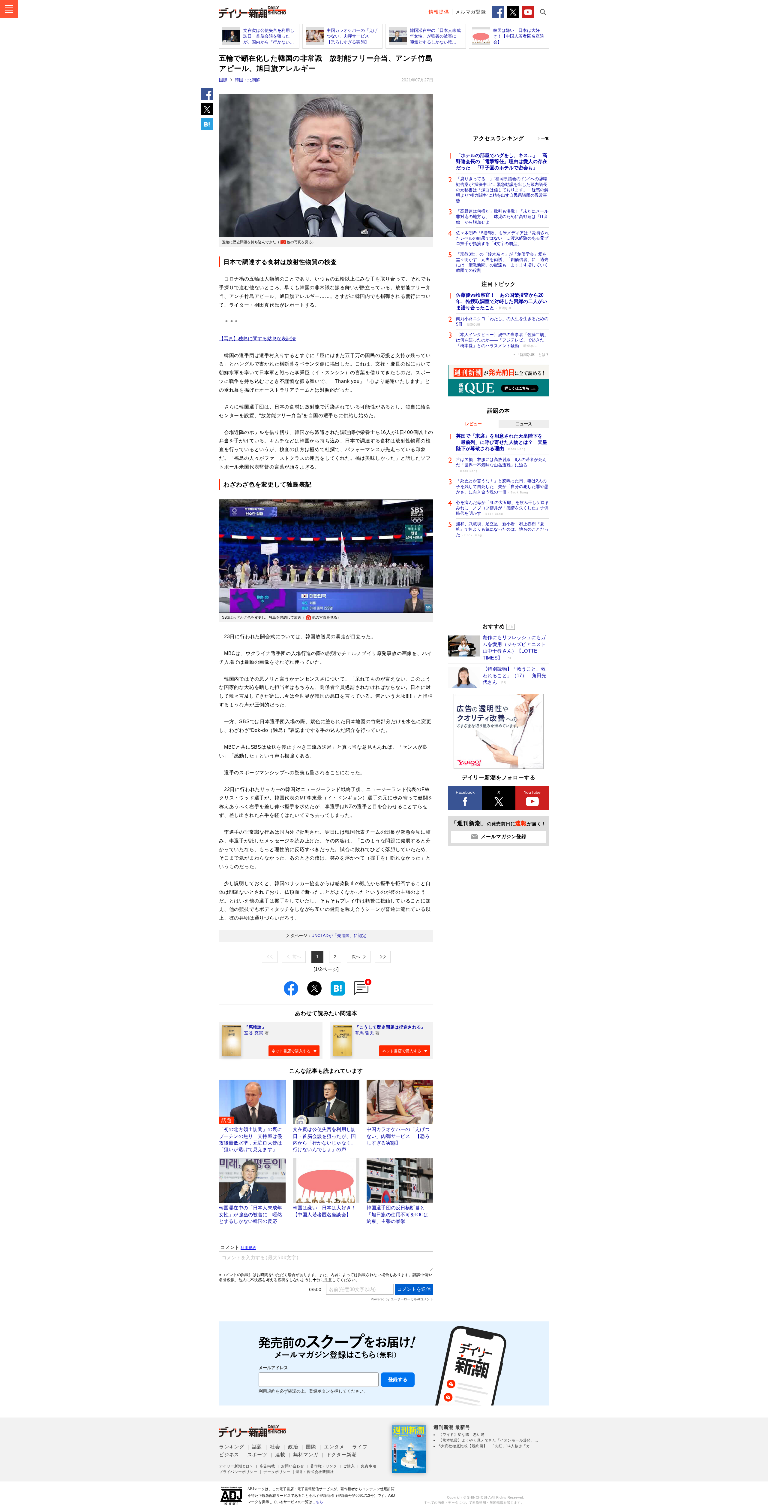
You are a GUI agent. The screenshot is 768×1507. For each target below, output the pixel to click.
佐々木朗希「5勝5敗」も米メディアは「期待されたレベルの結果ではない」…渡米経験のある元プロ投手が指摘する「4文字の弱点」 (502, 238)
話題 (257, 1446)
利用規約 (267, 1391)
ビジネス (229, 1454)
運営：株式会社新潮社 (315, 1472)
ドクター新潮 (341, 1454)
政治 (293, 1446)
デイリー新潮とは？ (236, 1466)
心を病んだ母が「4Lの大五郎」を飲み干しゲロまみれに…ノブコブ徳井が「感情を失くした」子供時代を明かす (502, 508)
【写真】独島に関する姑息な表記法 (257, 338)
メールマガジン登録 (503, 836)
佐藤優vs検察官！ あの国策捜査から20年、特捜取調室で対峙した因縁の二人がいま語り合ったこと (501, 301)
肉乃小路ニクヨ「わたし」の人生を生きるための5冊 (502, 321)
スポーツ (257, 1454)
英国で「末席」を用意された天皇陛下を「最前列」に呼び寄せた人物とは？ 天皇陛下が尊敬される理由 (501, 442)
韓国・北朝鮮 (247, 79)
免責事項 (368, 1466)
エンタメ (334, 1446)
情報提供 (439, 11)
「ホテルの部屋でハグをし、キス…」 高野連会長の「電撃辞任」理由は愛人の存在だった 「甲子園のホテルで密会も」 (501, 162)
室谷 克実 (253, 1032)
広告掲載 (267, 1466)
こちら (317, 1502)
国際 (223, 79)
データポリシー (276, 1472)
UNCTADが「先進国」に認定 (328, 935)
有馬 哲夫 (364, 1032)
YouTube (532, 792)
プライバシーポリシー (238, 1472)
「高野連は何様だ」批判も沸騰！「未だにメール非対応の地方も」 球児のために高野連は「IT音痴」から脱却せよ (502, 216)
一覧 (545, 138)
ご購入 (349, 1466)
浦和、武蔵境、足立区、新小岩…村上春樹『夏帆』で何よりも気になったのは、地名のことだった (502, 529)
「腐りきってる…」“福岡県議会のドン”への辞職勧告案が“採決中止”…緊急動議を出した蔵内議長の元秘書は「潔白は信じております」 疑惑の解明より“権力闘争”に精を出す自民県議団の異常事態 (502, 189)
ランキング (231, 1446)
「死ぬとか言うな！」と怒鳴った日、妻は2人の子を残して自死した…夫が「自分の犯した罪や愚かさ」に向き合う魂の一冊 (502, 486)
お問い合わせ (292, 1466)
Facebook (465, 792)
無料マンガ (305, 1454)
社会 (275, 1446)
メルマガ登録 (470, 11)
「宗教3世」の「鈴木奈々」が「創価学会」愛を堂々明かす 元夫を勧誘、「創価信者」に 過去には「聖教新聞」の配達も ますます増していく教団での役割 (502, 262)
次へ (356, 956)
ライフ (359, 1446)
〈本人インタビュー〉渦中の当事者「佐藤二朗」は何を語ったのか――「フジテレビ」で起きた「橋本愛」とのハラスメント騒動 (502, 340)
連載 (280, 1454)
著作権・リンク (323, 1466)
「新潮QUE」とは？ (532, 355)
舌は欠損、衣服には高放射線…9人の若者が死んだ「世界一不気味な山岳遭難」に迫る (501, 464)
